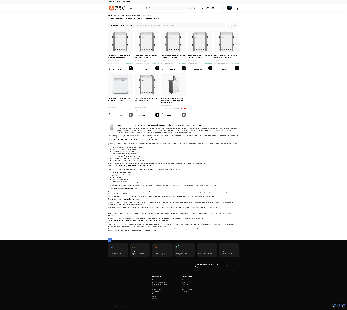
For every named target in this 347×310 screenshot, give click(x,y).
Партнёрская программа (159, 294)
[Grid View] (228, 25)
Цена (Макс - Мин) (168, 25)
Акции (154, 296)
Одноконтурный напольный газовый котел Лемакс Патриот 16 (173, 57)
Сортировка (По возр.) (126, 25)
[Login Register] (223, 8)
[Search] (190, 8)
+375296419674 (210, 7)
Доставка (111, 1)
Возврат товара (186, 291)
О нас (154, 280)
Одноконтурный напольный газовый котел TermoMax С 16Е (120, 99)
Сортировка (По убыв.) (142, 25)
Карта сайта (155, 298)
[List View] (235, 25)
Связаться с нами (187, 289)
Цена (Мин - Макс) (155, 25)
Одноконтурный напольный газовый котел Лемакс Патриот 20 (200, 57)
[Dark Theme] (238, 9)
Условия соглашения (158, 287)
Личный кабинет (187, 280)
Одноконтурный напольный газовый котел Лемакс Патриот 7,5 (226, 57)
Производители (156, 289)
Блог (123, 1)
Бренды (128, 1)
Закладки (185, 284)
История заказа (186, 282)
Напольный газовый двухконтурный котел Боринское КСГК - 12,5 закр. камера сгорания (173, 100)
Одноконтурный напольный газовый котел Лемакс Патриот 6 (147, 99)
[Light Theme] (238, 7)
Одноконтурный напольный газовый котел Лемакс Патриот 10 (120, 57)
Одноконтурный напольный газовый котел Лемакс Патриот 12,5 (147, 57)
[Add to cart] (131, 68)
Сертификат (155, 291)
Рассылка (185, 287)
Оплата (118, 1)
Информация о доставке (159, 282)
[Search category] (147, 8)
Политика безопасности (159, 284)
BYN (234, 7)
